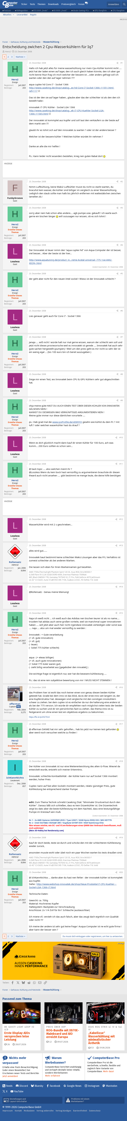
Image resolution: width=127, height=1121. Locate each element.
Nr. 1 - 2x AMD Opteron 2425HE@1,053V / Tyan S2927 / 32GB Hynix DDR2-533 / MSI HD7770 (70, 820)
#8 (121, 374)
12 (50, 1041)
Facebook (55, 1085)
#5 (121, 273)
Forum (81, 4)
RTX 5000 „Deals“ (40, 10)
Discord (23, 1085)
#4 (121, 245)
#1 (121, 63)
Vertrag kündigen (63, 1111)
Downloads (53, 4)
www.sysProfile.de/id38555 (67, 421)
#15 (121, 613)
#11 (121, 464)
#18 (121, 761)
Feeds (9, 1085)
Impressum (7, 1111)
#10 (121, 437)
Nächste (19, 56)
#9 (121, 400)
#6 (121, 310)
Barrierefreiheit (80, 1111)
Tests (32, 4)
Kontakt (18, 1111)
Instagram (93, 1085)
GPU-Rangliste (100, 10)
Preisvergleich (68, 4)
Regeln (33, 14)
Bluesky (39, 1085)
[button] (13, 14)
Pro (18, 706)
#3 (121, 207)
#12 (121, 519)
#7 (121, 337)
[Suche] (124, 4)
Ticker (24, 4)
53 (92, 1047)
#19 (121, 837)
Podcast (7, 10)
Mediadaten (29, 1111)
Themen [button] (41, 4)
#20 (121, 872)
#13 (121, 545)
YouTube (18, 1091)
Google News (74, 1085)
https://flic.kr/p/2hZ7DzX (39, 717)
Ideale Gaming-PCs (81, 10)
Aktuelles (7, 14)
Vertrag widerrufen (45, 1111)
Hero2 (8, 51)
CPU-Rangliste (118, 10)
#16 (121, 687)
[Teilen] (117, 63)
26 (8, 1044)
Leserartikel (22, 14)
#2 (121, 181)
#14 (121, 586)
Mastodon (111, 1085)
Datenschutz (95, 1111)
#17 (121, 724)
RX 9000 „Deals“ (60, 10)
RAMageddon (22, 10)
